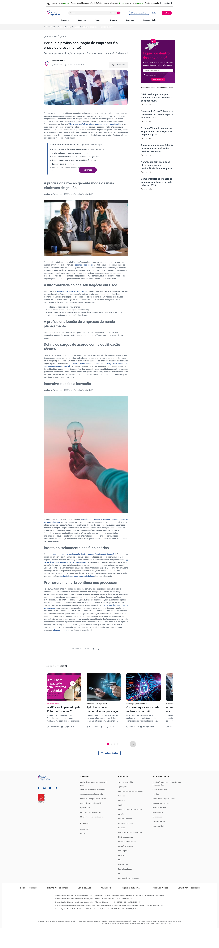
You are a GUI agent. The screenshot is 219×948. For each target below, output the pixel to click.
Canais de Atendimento (161, 789)
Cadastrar (155, 13)
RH (119, 873)
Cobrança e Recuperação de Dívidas (93, 799)
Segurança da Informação (132, 888)
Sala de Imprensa (159, 821)
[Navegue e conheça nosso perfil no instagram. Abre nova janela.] (44, 788)
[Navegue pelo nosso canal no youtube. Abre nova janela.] (50, 788)
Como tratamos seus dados (189, 888)
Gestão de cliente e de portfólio (91, 803)
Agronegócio (84, 829)
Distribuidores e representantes (164, 799)
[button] (133, 744)
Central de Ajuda (84, 888)
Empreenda (65, 20)
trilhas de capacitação (61, 630)
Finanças (121, 828)
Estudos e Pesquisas (125, 823)
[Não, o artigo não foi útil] (98, 649)
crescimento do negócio (83, 265)
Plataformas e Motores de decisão (92, 817)
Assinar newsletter (140, 13)
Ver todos (166, 3)
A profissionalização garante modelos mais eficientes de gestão (78, 149)
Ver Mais (88, 170)
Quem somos (157, 817)
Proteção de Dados (125, 869)
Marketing (121, 855)
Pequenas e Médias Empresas (90, 812)
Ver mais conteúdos (109, 753)
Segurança (82, 20)
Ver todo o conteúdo (125, 782)
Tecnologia (130, 20)
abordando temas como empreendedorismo (76, 576)
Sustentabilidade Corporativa (128, 878)
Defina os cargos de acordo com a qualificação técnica (74, 160)
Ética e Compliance (159, 808)
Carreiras (121, 796)
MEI (119, 860)
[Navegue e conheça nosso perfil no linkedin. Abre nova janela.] (56, 788)
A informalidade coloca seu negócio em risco (70, 153)
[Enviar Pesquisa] (118, 13)
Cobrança (121, 800)
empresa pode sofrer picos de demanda (73, 291)
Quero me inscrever (158, 79)
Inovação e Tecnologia (126, 846)
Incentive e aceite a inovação (63, 164)
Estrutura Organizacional (161, 803)
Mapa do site (106, 888)
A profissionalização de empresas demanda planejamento (75, 157)
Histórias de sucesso (125, 837)
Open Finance (85, 808)
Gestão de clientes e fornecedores (130, 832)
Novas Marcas (158, 812)
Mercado (98, 20)
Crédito (120, 805)
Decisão (121, 814)
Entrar (166, 13)
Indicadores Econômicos (127, 841)
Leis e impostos (123, 851)
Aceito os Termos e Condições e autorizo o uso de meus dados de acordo (158, 74)
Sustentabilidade (149, 20)
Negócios (113, 20)
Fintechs (83, 833)
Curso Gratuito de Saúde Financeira (130, 809)
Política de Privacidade (28, 888)
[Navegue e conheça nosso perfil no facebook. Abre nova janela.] (39, 788)
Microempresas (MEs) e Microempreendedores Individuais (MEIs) (95, 124)
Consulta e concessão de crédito (91, 794)
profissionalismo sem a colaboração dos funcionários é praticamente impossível (83, 554)
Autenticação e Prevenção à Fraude (92, 789)
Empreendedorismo (125, 819)
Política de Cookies (160, 888)
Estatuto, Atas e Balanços (57, 888)
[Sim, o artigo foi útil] (93, 649)
